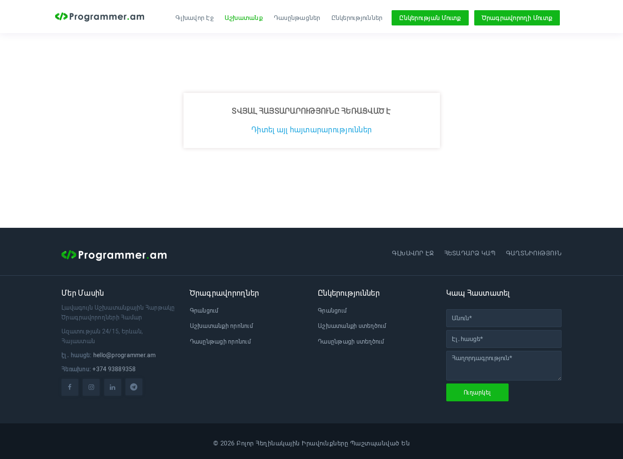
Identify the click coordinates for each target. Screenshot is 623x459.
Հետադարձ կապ (470, 253)
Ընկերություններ (357, 18)
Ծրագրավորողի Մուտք (517, 18)
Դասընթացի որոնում (220, 341)
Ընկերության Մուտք (430, 18)
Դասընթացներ (297, 18)
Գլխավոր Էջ (194, 18)
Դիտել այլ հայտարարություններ (311, 129)
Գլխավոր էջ (413, 253)
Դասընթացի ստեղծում (351, 341)
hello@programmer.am (124, 355)
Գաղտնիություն (534, 253)
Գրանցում (204, 310)
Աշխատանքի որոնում (221, 325)
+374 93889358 (114, 369)
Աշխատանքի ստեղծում (352, 325)
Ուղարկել (477, 392)
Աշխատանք (244, 18)
